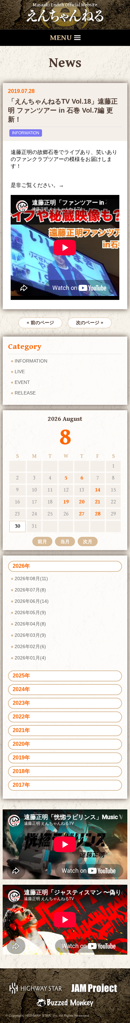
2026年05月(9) (30, 612)
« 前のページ (40, 322)
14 (97, 490)
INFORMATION (25, 133)
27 (81, 514)
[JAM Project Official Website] (94, 988)
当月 (65, 541)
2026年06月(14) (32, 601)
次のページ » (89, 322)
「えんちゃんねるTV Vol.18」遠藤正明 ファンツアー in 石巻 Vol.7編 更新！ (63, 110)
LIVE (20, 371)
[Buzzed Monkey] (65, 1002)
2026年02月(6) (30, 646)
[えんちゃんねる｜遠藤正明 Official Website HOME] (65, 15)
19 (66, 502)
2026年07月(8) (30, 589)
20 (81, 502)
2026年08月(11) (31, 578)
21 (97, 502)
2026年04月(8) (30, 623)
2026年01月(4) (30, 657)
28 (97, 514)
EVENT (22, 382)
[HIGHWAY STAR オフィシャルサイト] (36, 988)
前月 (42, 541)
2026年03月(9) (30, 635)
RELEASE (25, 393)
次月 (87, 541)
